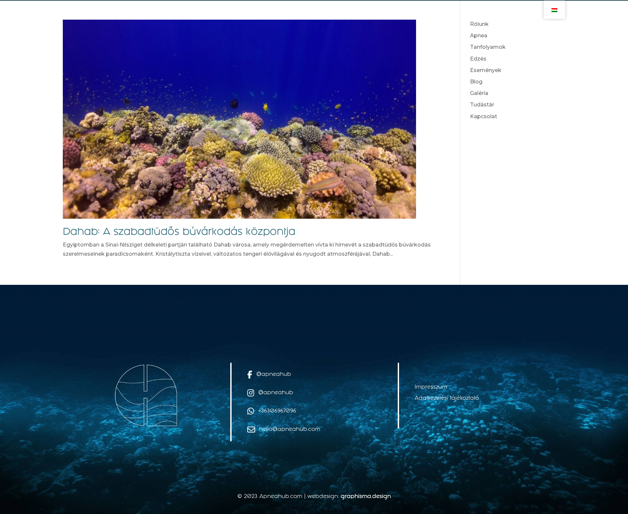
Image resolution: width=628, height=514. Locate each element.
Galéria (479, 93)
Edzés (478, 59)
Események (485, 70)
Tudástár (482, 104)
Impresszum (431, 387)
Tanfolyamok (488, 47)
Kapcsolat (483, 116)
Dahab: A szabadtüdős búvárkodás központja (179, 232)
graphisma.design (366, 496)
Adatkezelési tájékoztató (447, 398)
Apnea (478, 35)
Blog (476, 82)
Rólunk (479, 24)
